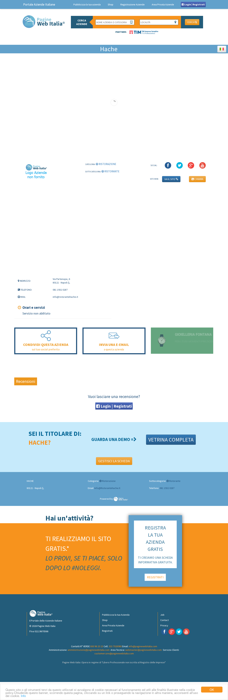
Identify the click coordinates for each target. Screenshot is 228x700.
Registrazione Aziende (132, 4)
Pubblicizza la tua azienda (87, 4)
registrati (155, 577)
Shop (110, 4)
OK (212, 689)
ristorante (111, 171)
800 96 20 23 (96, 646)
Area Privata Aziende (163, 4)
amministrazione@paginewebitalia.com (89, 649)
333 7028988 (115, 646)
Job (162, 614)
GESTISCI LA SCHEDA (114, 461)
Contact (164, 620)
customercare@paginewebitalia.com (114, 653)
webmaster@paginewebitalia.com (143, 649)
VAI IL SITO (170, 179)
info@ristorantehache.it (107, 488)
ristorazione (107, 164)
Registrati (107, 630)
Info (23, 695)
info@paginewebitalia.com (143, 646)
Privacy (164, 625)
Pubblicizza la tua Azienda (115, 614)
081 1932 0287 (167, 488)
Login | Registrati (194, 4)
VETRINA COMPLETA (170, 439)
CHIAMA (198, 179)
